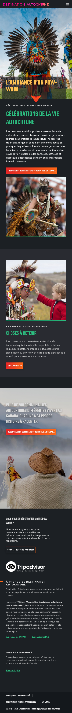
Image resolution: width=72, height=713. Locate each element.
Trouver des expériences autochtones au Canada (32, 170)
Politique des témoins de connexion (21, 702)
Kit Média (46, 702)
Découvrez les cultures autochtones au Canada (31, 432)
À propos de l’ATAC (16, 637)
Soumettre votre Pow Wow (21, 549)
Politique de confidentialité (18, 696)
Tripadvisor (39, 570)
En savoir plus (15, 365)
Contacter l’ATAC (40, 637)
